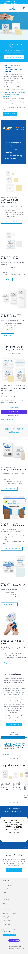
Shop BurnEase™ (9, 604)
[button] (3, 8)
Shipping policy (19, 950)
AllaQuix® (11, 946)
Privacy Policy (7, 924)
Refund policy (12, 948)
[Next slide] (20, 847)
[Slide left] (10, 758)
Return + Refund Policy (9, 913)
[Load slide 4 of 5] (16, 847)
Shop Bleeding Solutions (14, 57)
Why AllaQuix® (7, 885)
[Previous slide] (7, 847)
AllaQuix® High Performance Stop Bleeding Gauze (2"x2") (5, 784)
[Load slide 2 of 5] (12, 847)
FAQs (4, 892)
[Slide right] (17, 758)
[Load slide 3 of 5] (14, 847)
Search (5, 903)
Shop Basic (7, 335)
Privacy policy (10, 950)
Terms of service (20, 948)
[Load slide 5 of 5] (18, 847)
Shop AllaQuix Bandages (12, 548)
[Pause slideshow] (26, 847)
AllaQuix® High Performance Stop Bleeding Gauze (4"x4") (17, 784)
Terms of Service (7, 920)
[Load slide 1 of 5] (10, 847)
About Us (5, 889)
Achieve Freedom (14, 724)
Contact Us (6, 899)
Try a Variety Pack (14, 870)
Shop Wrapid (8, 663)
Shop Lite (7, 279)
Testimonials (6, 896)
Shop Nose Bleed (9, 488)
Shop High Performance (11, 221)
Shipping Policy (7, 917)
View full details (6, 419)
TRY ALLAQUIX (10, 113)
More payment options (14, 415)
